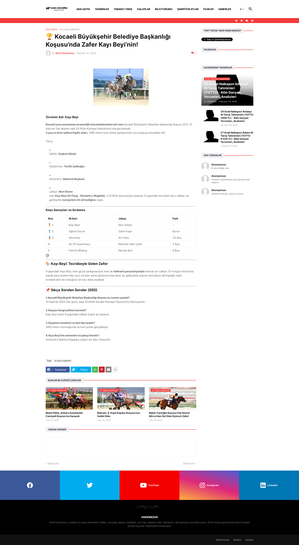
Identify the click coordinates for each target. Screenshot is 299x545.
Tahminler (102, 9)
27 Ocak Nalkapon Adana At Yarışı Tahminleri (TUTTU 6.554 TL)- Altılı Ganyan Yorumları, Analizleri (237, 137)
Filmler (208, 9)
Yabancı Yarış (123, 9)
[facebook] (236, 20)
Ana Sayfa (83, 9)
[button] (242, 9)
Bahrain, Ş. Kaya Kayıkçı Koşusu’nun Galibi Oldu (118, 414)
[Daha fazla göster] (115, 369)
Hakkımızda (222, 539)
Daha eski (188, 463)
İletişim (237, 539)
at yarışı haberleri (69, 29)
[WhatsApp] (95, 369)
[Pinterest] (102, 369)
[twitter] (242, 20)
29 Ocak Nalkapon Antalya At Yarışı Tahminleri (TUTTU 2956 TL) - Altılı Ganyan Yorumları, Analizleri (237, 116)
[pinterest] (252, 20)
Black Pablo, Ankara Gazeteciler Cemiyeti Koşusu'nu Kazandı (64, 414)
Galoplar (143, 9)
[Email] (108, 369)
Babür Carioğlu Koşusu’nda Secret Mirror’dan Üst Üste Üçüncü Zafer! (169, 414)
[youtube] (247, 20)
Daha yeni (53, 463)
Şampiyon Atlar (187, 9)
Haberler (224, 9)
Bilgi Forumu (163, 9)
